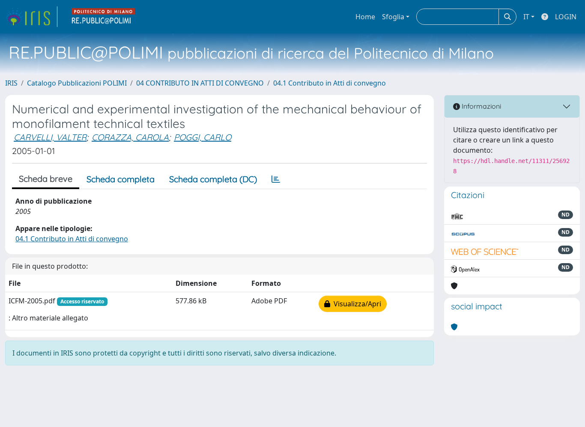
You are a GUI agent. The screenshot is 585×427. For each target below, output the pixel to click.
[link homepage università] (103, 16)
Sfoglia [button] (393, 16)
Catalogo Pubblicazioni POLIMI (77, 83)
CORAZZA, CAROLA (130, 137)
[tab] (275, 179)
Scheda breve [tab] (45, 178)
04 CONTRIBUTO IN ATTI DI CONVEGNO (200, 83)
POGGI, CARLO (202, 137)
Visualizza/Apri (355, 303)
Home (365, 16)
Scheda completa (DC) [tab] (213, 179)
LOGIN (565, 16)
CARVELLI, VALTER (50, 137)
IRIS (11, 83)
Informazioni (480, 106)
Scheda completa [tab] (121, 179)
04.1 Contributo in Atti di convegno (329, 83)
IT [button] (526, 16)
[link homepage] (31, 16)
